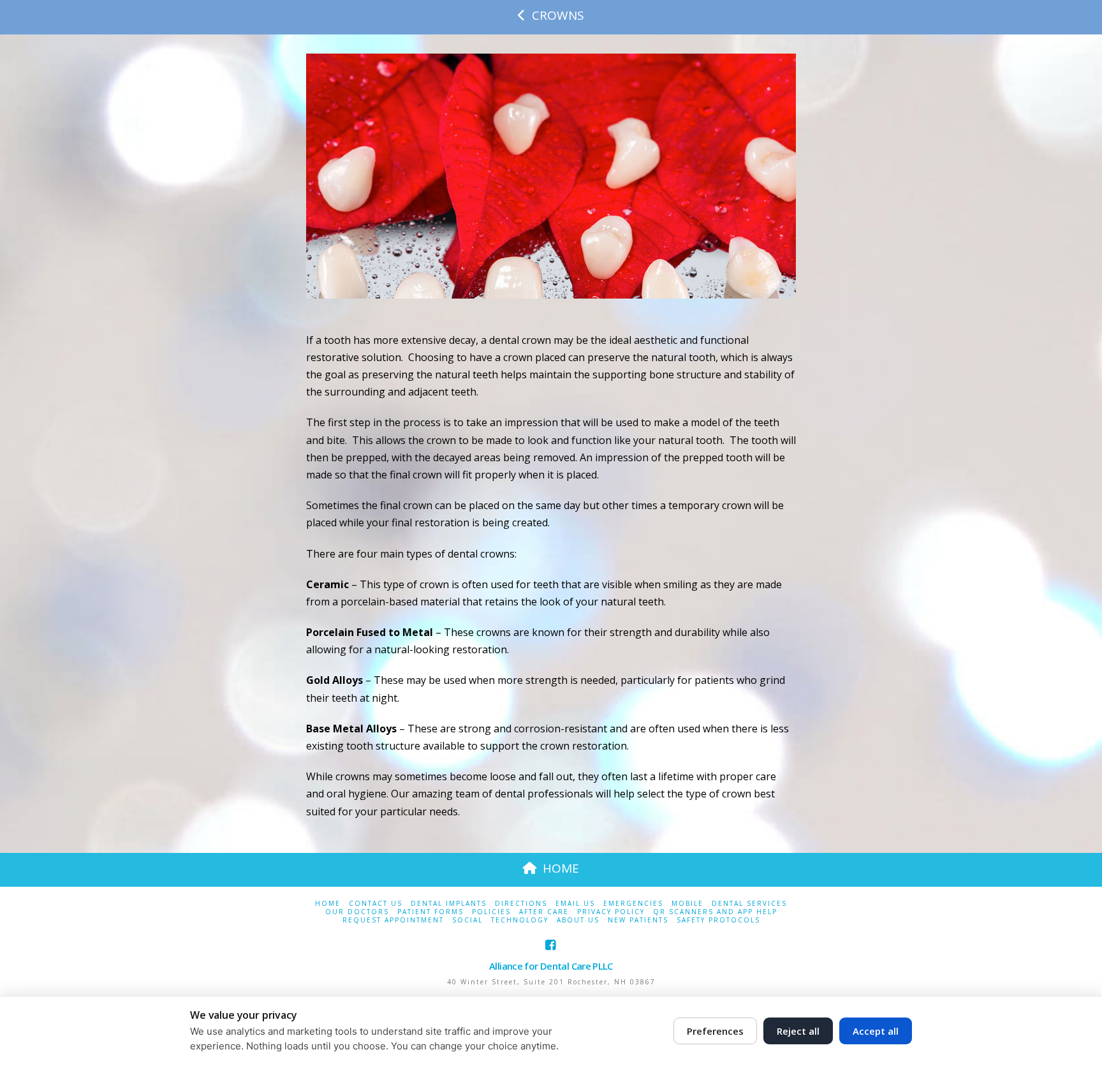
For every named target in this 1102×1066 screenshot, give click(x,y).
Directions (521, 903)
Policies (491, 912)
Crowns (558, 15)
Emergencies (633, 903)
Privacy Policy (611, 912)
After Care (544, 912)
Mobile (687, 903)
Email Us (575, 903)
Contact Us (375, 903)
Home (328, 903)
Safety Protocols (718, 920)
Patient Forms (430, 912)
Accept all (876, 1031)
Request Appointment (393, 920)
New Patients (638, 920)
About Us (578, 920)
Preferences (715, 1031)
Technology (519, 920)
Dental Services (749, 903)
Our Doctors (357, 912)
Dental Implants (449, 903)
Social (467, 920)
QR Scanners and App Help (715, 912)
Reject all (798, 1031)
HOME (561, 868)
